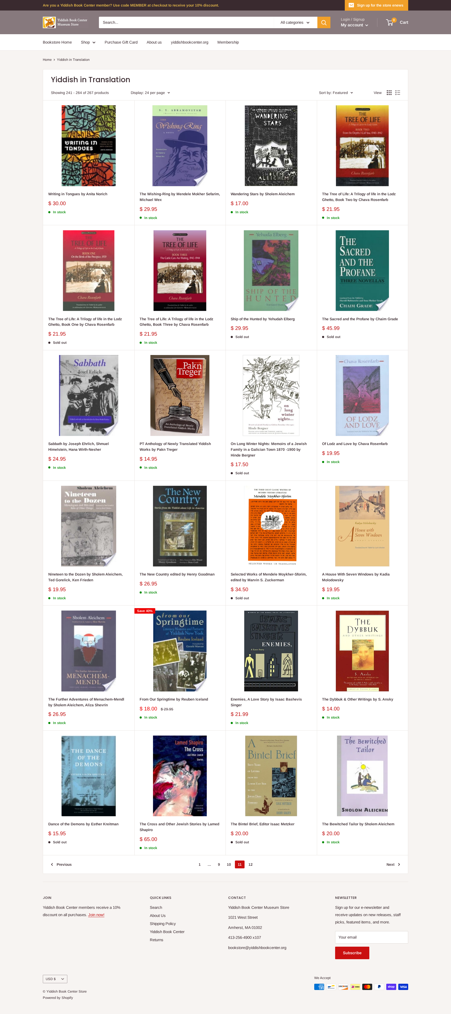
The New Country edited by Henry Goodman (177, 574)
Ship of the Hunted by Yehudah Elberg (263, 319)
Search (156, 907)
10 (229, 864)
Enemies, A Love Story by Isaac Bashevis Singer (266, 702)
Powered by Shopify (58, 998)
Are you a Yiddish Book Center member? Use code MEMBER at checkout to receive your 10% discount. (131, 5)
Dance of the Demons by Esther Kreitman (83, 824)
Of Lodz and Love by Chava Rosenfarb (355, 444)
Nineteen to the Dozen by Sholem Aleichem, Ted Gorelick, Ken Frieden (85, 577)
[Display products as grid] (389, 92)
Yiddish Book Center (167, 931)
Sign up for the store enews (380, 5)
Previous (64, 864)
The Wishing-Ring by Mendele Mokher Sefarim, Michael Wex (180, 197)
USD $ (51, 979)
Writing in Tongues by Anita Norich (77, 194)
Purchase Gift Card (121, 42)
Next (390, 864)
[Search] (323, 22)
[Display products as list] (397, 92)
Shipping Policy (163, 923)
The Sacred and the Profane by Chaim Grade (360, 319)
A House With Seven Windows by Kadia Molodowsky (356, 577)
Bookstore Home (57, 42)
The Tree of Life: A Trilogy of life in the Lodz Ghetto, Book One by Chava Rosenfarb (85, 322)
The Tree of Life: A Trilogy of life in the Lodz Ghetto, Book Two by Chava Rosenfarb (359, 197)
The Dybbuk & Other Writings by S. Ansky (357, 699)
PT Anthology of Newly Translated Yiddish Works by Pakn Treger (175, 447)
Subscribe (352, 953)
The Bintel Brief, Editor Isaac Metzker (262, 824)
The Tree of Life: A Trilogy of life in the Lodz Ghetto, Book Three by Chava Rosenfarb (176, 322)
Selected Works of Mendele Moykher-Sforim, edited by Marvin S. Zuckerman (269, 577)
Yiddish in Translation (73, 60)
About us (154, 42)
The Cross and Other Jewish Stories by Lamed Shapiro (179, 827)
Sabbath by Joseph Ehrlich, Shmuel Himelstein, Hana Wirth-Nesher (78, 447)
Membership (228, 42)
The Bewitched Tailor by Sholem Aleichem (358, 824)
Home (47, 60)
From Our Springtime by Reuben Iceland (174, 699)
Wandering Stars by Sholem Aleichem (263, 194)
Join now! (96, 914)
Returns (156, 940)
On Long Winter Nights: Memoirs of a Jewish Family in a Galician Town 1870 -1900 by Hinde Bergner (269, 449)
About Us (158, 915)
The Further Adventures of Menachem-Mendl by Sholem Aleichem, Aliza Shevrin (86, 702)
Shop (85, 42)
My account (352, 25)
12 (250, 864)
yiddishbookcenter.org (189, 42)
